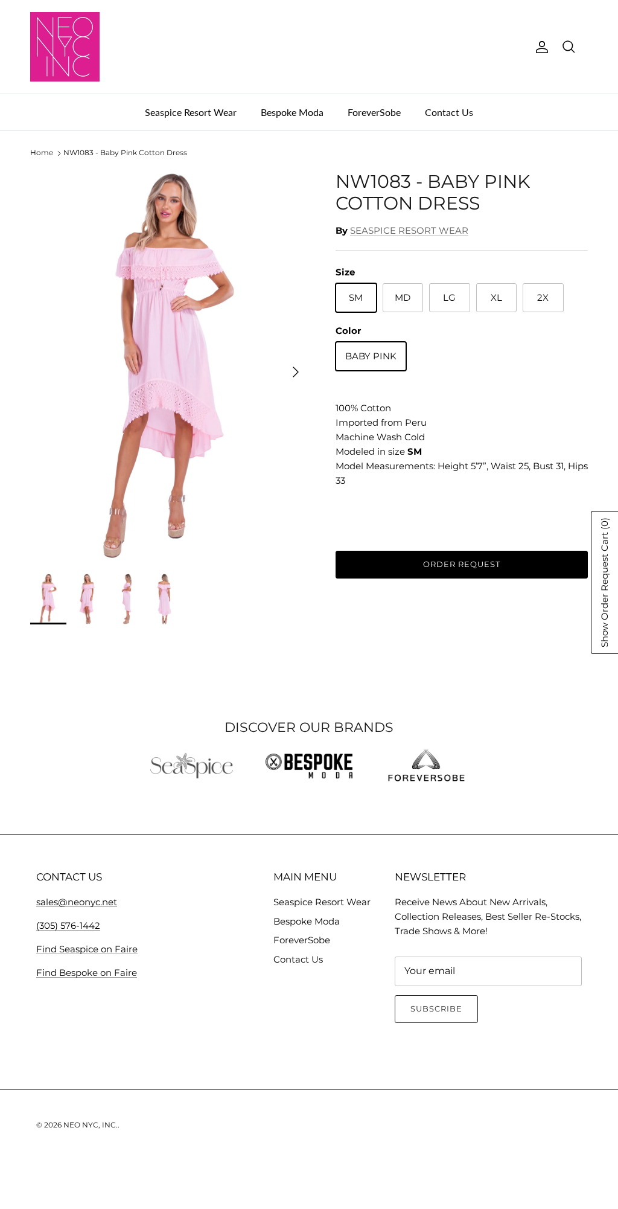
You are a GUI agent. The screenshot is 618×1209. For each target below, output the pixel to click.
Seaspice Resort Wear (191, 112)
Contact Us (449, 112)
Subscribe (436, 1008)
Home (41, 153)
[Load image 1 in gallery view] (169, 366)
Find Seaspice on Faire (87, 949)
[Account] (539, 47)
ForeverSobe (374, 112)
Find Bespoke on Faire (86, 972)
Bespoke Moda (292, 112)
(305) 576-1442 (68, 925)
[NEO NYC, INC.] (65, 47)
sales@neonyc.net (76, 902)
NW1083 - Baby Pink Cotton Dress (125, 153)
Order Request (462, 564)
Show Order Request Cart (604, 582)
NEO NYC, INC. (90, 1124)
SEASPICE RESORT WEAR (409, 230)
